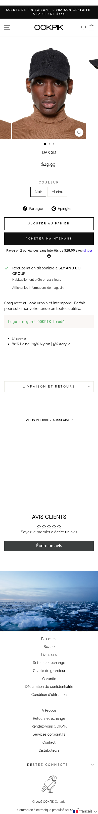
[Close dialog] (95, 390)
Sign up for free (73, 429)
